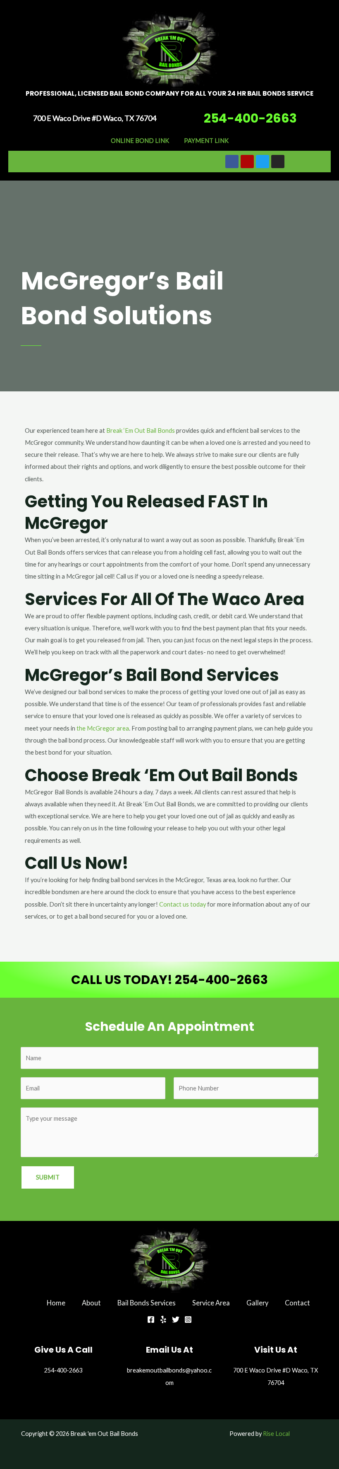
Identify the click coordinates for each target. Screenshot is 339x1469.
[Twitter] (175, 1319)
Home (56, 1303)
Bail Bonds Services (146, 1303)
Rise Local (276, 1433)
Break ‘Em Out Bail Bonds (140, 430)
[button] (95, 161)
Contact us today (182, 904)
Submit (48, 1177)
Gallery (257, 1303)
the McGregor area (102, 728)
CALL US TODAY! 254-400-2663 (169, 980)
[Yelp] (163, 1319)
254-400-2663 (250, 118)
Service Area (211, 1303)
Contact (297, 1303)
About (91, 1303)
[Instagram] (188, 1319)
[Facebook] (151, 1319)
